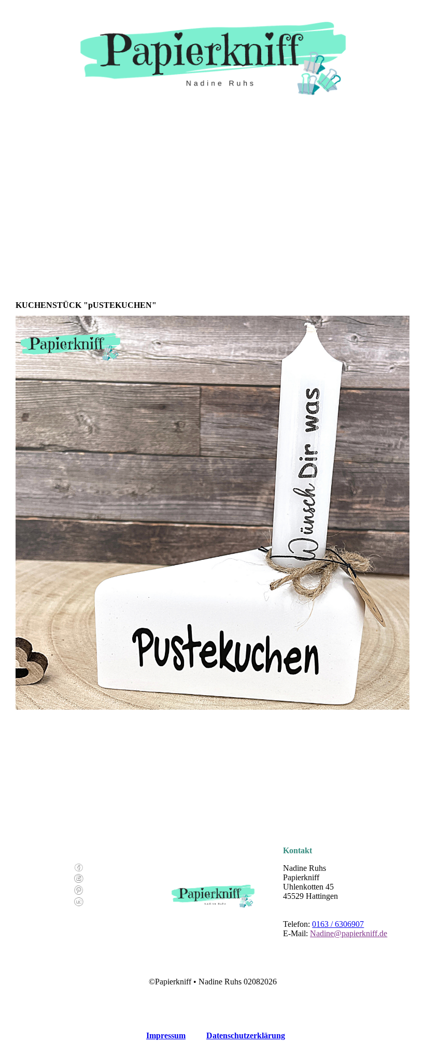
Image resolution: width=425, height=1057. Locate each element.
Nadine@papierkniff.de (348, 933)
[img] (212, 52)
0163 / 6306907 (338, 924)
